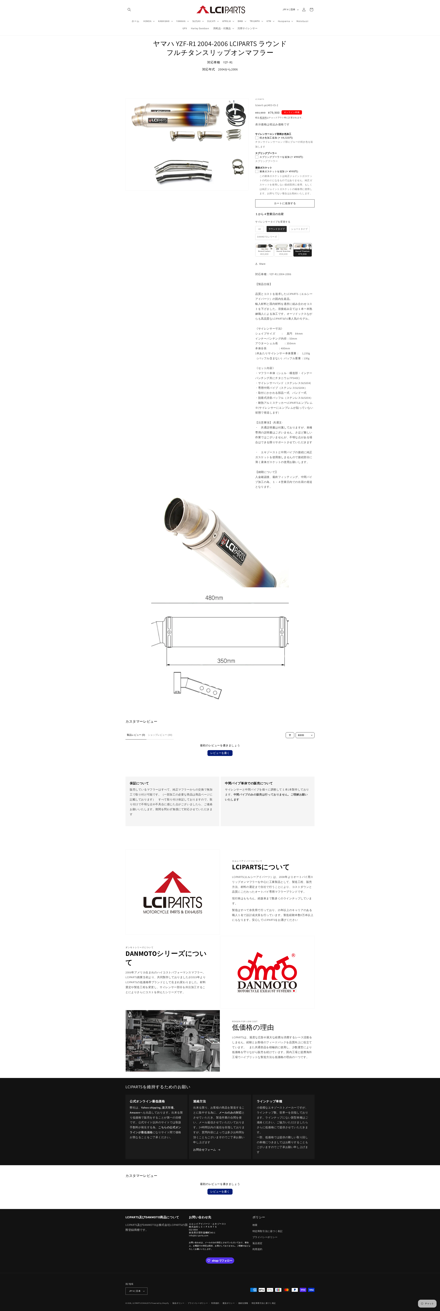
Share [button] (262, 263)
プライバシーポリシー (265, 1237)
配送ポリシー (229, 1303)
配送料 (263, 117)
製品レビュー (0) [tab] (136, 734)
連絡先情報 (243, 1303)
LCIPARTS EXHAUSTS (142, 1303)
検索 (254, 1225)
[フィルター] (290, 735)
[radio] (259, 229)
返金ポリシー (178, 1303)
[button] (129, 9)
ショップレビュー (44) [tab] (160, 734)
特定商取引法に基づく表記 (267, 1231)
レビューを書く (220, 753)
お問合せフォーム (204, 1149)
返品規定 (257, 1243)
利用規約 (257, 1249)
